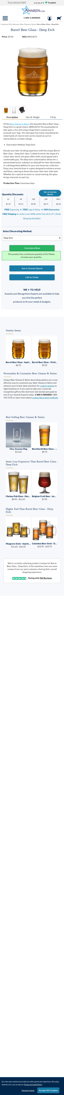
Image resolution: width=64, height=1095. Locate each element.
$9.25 (44, 363)
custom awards (47, 386)
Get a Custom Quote (50, 193)
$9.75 (44, 450)
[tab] (12, 117)
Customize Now (32, 248)
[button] (17, 3)
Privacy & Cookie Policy (33, 1084)
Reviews (46, 578)
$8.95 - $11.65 (18, 497)
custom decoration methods (45, 397)
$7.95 (44, 497)
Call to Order (32, 277)
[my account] (50, 19)
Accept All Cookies (48, 1090)
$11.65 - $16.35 (18, 545)
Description (12, 117)
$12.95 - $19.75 (44, 545)
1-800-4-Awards (32, 18)
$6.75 (18, 363)
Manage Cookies (28, 1090)
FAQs (53, 117)
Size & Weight (32, 117)
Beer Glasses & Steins (19, 124)
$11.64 (18, 450)
